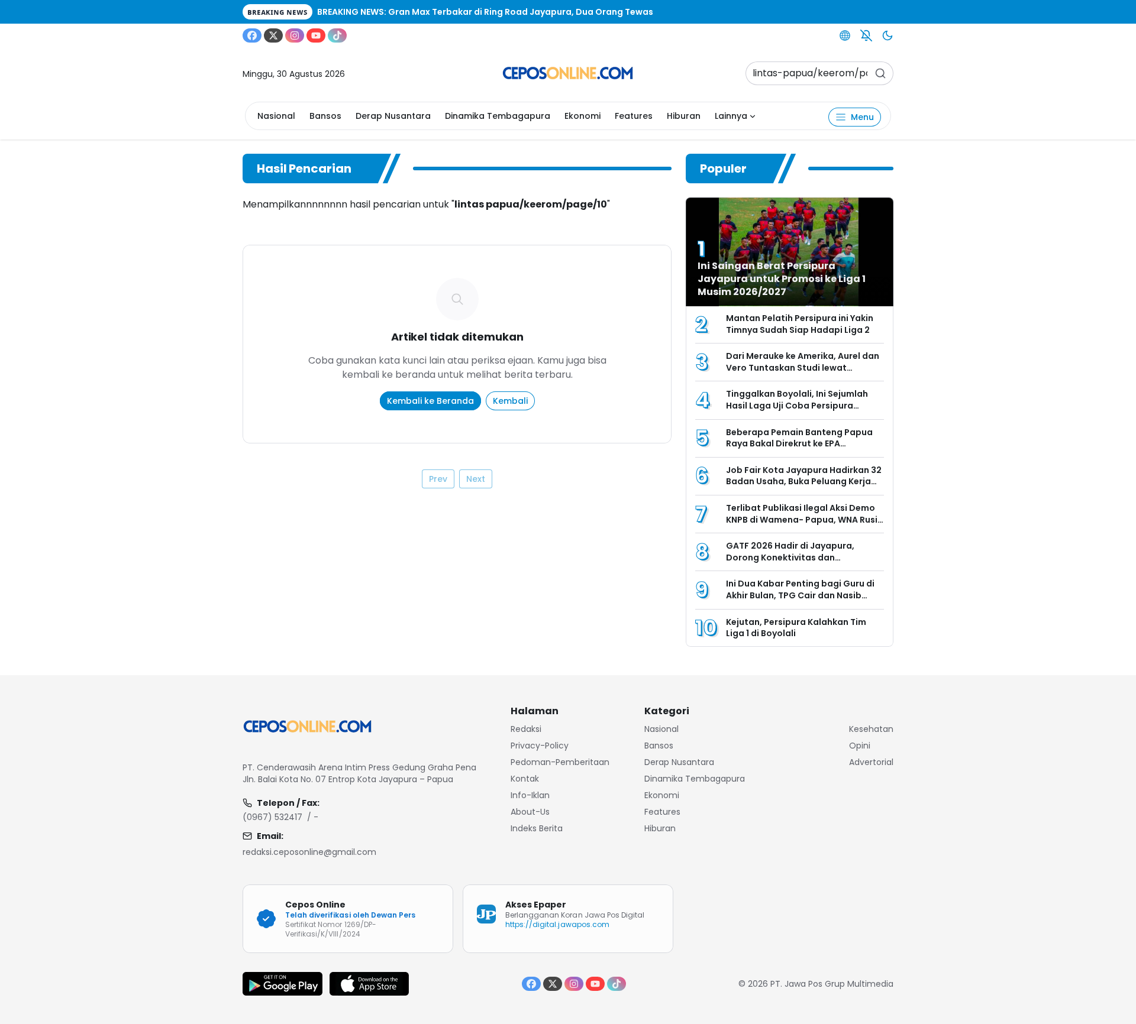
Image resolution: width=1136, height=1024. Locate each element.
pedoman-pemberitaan (560, 762)
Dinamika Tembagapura (497, 116)
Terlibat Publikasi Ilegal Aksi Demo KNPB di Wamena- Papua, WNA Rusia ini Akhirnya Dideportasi (804, 519)
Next (475, 479)
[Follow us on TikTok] (337, 35)
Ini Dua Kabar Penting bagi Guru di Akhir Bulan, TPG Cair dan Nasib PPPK (800, 595)
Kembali (510, 401)
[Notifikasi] (866, 35)
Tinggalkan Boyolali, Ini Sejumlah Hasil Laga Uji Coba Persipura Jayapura (797, 405)
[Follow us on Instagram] (294, 35)
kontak (525, 779)
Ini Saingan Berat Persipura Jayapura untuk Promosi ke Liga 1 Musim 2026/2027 (782, 279)
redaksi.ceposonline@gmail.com (309, 852)
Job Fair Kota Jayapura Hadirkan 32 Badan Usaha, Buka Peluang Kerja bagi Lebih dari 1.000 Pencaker (804, 481)
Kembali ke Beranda (430, 401)
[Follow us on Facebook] (252, 35)
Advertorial (871, 762)
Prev (438, 479)
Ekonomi (582, 116)
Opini (859, 745)
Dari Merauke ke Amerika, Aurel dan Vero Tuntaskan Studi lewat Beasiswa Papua (802, 367)
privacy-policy (540, 745)
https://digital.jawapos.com (557, 924)
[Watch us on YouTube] (315, 35)
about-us (530, 812)
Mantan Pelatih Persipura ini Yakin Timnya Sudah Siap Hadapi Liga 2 (799, 324)
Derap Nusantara (393, 116)
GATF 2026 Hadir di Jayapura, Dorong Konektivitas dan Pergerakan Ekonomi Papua (790, 557)
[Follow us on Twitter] (273, 35)
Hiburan (684, 116)
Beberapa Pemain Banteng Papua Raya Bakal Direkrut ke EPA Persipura (799, 443)
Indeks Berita (537, 828)
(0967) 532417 (272, 817)
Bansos (325, 116)
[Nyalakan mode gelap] (887, 35)
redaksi (526, 729)
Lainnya (731, 116)
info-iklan (530, 795)
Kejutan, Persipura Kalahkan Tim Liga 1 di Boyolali (796, 628)
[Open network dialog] (845, 35)
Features (634, 116)
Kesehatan (871, 729)
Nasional (276, 116)
